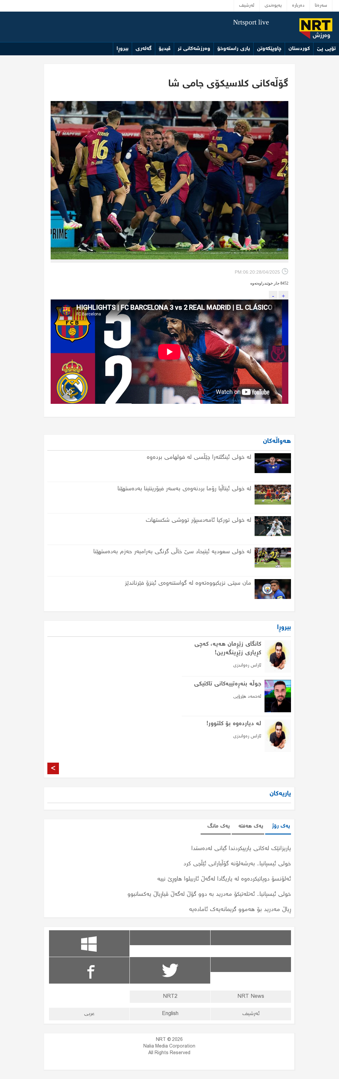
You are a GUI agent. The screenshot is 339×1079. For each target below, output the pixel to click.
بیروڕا (122, 49)
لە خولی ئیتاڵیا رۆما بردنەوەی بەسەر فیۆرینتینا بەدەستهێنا (184, 489)
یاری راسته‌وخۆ (233, 49)
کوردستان (299, 49)
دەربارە (298, 5)
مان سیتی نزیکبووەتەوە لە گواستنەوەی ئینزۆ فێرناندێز (188, 583)
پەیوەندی (273, 5)
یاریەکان (280, 794)
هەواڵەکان (277, 441)
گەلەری (143, 49)
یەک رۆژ (281, 826)
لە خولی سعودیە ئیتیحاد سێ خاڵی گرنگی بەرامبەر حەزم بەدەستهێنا (172, 552)
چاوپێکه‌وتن (269, 49)
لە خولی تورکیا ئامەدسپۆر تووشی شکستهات (198, 520)
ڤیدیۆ (164, 49)
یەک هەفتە (250, 826)
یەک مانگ (218, 826)
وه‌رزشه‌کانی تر (193, 49)
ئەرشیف (246, 5)
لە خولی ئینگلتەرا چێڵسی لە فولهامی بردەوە (199, 457)
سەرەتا (321, 5)
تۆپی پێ (326, 49)
